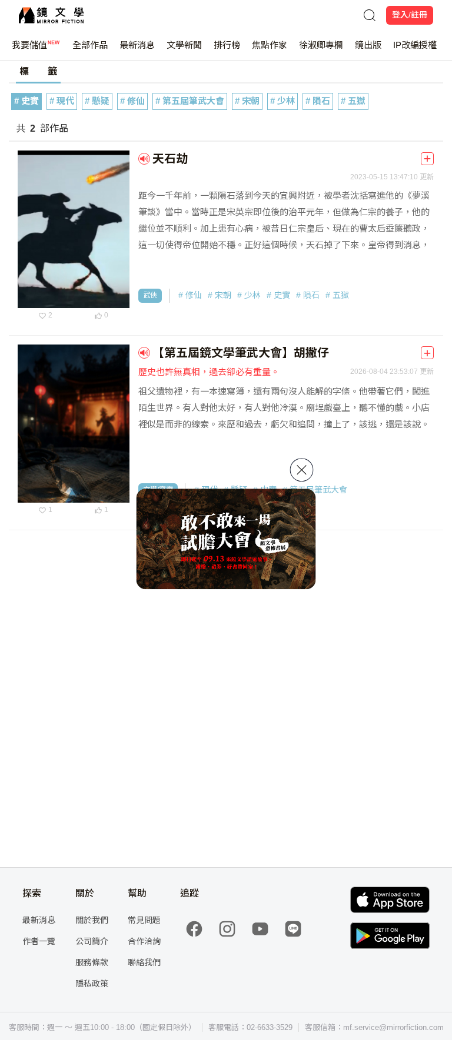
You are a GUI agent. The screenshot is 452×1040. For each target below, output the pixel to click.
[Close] (302, 469)
